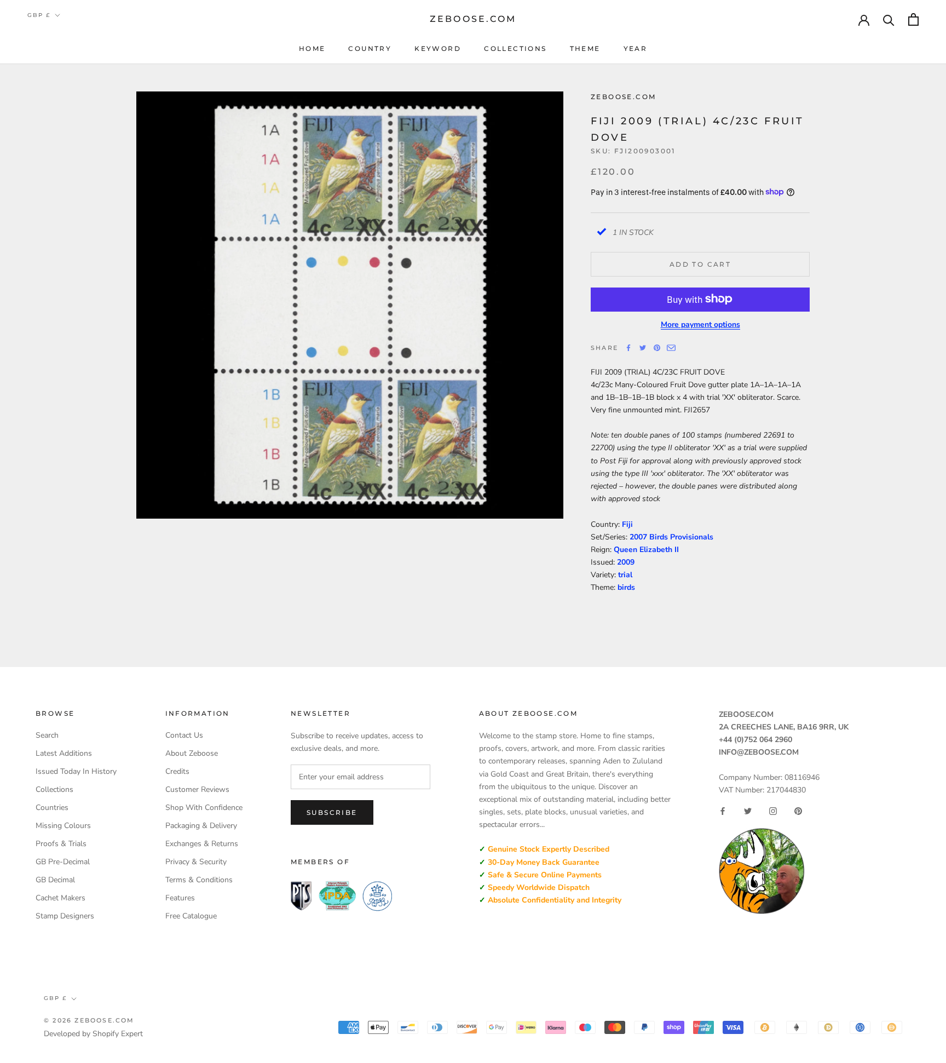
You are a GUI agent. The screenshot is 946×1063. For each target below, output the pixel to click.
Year (636, 48)
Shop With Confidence (204, 807)
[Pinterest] (657, 347)
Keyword (437, 48)
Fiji (627, 524)
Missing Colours (63, 825)
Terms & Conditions (199, 880)
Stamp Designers (65, 916)
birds (626, 587)
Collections (515, 48)
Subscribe (332, 812)
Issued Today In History (76, 771)
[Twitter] (642, 347)
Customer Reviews (197, 789)
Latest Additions (64, 753)
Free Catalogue (191, 916)
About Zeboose (191, 753)
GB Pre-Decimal (63, 862)
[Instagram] (773, 811)
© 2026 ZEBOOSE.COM (89, 1020)
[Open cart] (913, 19)
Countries (52, 807)
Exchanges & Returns (201, 843)
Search (47, 735)
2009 (625, 562)
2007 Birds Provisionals (671, 536)
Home (312, 48)
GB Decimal (55, 880)
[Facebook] (628, 347)
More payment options (700, 324)
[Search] (889, 19)
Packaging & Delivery (201, 825)
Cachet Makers (60, 898)
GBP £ (38, 15)
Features (180, 898)
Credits (177, 771)
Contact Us (184, 735)
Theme (585, 48)
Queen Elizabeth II (646, 549)
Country (369, 48)
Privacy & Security (196, 862)
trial (625, 575)
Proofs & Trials (61, 843)
